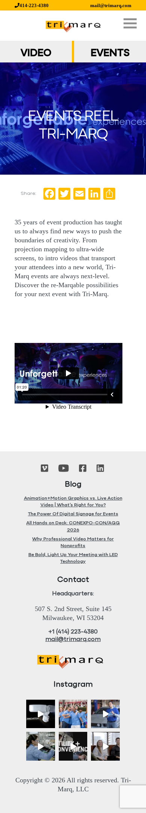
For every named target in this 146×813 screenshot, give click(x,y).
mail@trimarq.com (110, 5)
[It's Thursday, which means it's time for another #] (105, 714)
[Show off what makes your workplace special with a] (40, 746)
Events (110, 53)
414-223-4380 (34, 5)
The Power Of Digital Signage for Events (73, 514)
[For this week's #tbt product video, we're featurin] (40, 714)
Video (36, 53)
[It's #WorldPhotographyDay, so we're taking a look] (73, 714)
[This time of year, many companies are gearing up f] (73, 746)
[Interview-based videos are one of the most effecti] (105, 746)
